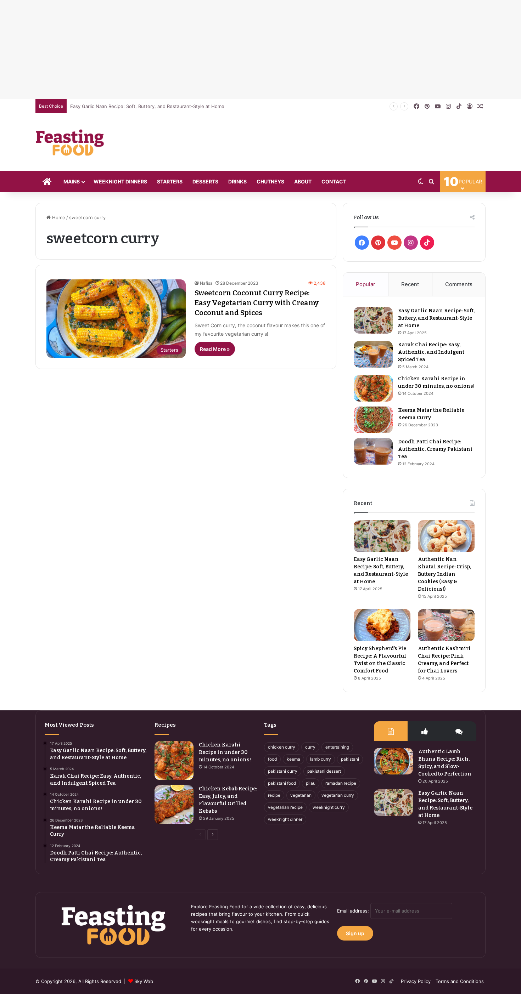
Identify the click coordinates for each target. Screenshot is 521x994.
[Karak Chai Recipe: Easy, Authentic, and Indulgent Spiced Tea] (373, 354)
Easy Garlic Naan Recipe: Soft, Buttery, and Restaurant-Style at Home (147, 106)
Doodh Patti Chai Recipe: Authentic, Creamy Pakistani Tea (435, 449)
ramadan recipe (340, 783)
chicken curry (281, 747)
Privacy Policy (416, 981)
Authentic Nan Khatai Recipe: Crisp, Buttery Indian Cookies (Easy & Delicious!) (444, 574)
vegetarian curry (337, 795)
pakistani (350, 759)
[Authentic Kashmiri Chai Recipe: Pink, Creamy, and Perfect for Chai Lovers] (446, 625)
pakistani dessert (324, 771)
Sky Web (143, 981)
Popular (365, 284)
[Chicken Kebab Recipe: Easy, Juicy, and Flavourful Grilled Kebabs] (174, 804)
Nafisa (206, 283)
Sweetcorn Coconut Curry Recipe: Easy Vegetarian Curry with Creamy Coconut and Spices (257, 303)
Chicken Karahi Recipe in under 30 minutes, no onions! (225, 752)
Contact (333, 181)
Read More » (215, 349)
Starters (170, 181)
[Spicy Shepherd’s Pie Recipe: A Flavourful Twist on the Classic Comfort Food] (382, 625)
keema (293, 759)
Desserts (205, 181)
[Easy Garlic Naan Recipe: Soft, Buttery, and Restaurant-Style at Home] (373, 320)
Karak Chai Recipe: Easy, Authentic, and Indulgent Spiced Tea (431, 352)
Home (58, 217)
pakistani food (282, 783)
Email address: (353, 911)
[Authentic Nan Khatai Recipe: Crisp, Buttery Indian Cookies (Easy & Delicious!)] (446, 536)
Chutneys (270, 181)
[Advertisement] (212, 49)
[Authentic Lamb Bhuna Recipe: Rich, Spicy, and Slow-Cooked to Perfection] (393, 761)
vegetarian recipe (285, 807)
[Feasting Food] (70, 142)
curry (310, 747)
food (272, 759)
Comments (458, 284)
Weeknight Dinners (120, 181)
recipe (274, 795)
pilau (310, 783)
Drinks (237, 181)
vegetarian (301, 795)
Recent (410, 284)
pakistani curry (282, 771)
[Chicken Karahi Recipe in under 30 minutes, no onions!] (373, 388)
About (303, 181)
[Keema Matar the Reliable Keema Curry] (373, 420)
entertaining (337, 747)
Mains (71, 181)
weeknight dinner (285, 819)
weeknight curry (329, 807)
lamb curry (320, 759)
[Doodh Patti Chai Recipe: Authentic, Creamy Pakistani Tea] (373, 451)
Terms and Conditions (460, 981)
